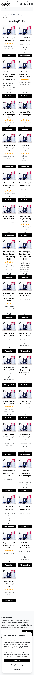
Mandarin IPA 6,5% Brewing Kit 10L (25, 436)
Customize (17, 669)
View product (25, 55)
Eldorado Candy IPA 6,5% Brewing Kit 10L (25, 218)
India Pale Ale (26, 15)
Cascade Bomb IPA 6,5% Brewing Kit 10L (9, 147)
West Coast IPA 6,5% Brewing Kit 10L (9, 583)
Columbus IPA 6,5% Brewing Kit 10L (25, 114)
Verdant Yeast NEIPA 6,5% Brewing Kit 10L (25, 545)
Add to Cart (9, 55)
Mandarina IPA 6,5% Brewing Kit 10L (9, 436)
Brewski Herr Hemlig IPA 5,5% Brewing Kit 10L (25, 74)
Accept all (17, 660)
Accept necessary (17, 665)
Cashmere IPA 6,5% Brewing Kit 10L (9, 114)
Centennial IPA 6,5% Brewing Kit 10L (9, 185)
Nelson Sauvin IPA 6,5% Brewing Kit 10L (9, 473)
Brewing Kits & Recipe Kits (13, 15)
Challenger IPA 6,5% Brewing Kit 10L (25, 147)
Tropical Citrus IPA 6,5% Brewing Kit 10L (9, 545)
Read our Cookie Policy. (22, 656)
